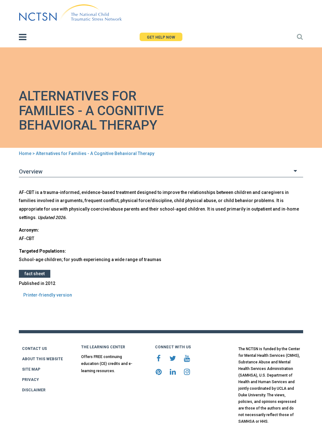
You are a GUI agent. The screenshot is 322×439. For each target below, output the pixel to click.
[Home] (70, 12)
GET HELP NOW (161, 37)
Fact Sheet (35, 273)
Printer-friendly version (47, 294)
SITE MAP (31, 369)
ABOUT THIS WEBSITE (42, 359)
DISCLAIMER (34, 390)
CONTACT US (34, 348)
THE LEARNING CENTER (103, 347)
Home (25, 153)
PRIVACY (30, 379)
